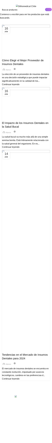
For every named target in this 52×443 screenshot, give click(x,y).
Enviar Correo (13, 2)
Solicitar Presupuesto (36, 2)
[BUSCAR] (48, 9)
